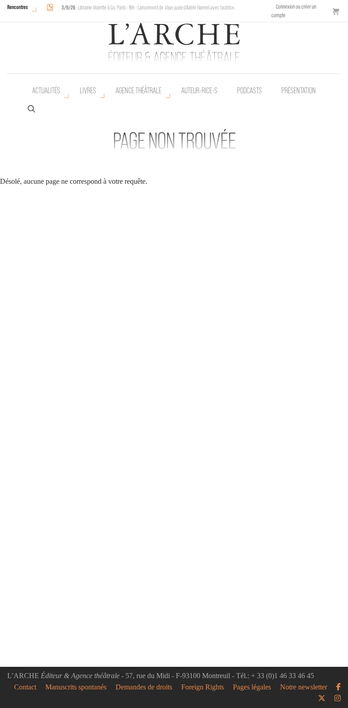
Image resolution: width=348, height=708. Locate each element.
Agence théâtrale (138, 90)
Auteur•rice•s (199, 90)
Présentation (298, 90)
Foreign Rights (202, 687)
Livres (88, 90)
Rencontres (17, 7)
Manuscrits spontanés (75, 687)
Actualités (46, 90)
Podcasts (249, 90)
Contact (25, 687)
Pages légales (252, 687)
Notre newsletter (303, 687)
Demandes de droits (144, 687)
